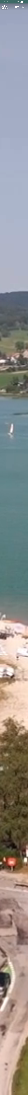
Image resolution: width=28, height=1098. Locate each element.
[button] (23, 7)
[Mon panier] (23, 7)
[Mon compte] (26, 7)
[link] (21, 2)
